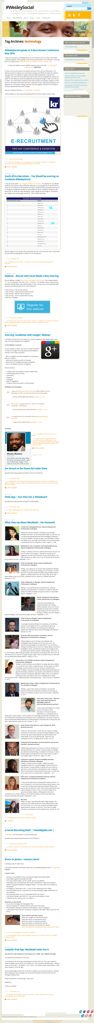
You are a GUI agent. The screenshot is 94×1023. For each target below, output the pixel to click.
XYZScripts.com (56, 1022)
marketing (27, 817)
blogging (11, 817)
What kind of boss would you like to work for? (77, 80)
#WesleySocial (20, 7)
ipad (23, 994)
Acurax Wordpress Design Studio (53, 1020)
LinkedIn (37, 994)
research (48, 935)
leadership (21, 817)
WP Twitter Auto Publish (40, 1022)
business (16, 817)
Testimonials (46, 18)
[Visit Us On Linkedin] (82, 1017)
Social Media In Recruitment (51, 321)
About (26, 18)
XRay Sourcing (44, 322)
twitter (12, 937)
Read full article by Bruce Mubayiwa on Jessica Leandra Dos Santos (40, 927)
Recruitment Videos (33, 481)
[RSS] (69, 15)
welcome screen (15, 996)
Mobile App (19, 510)
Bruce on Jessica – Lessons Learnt (22, 859)
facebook (11, 847)
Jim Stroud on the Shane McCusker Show (26, 468)
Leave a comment (12, 167)
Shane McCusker (42, 481)
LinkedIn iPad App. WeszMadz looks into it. (27, 949)
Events (32, 18)
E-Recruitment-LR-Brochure (32, 90)
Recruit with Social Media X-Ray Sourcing (32, 280)
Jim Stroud (18, 481)
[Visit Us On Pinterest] (88, 1013)
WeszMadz (37, 163)
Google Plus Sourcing (49, 438)
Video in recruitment (41, 483)
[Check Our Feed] (86, 1017)
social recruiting (15, 163)
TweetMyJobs (9, 834)
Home (8, 18)
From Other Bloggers (15, 932)
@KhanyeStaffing (42, 416)
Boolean (19, 321)
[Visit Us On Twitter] (80, 1013)
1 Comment (10, 820)
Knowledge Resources (28, 162)
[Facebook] (79, 15)
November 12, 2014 (39, 397)
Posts (38, 18)
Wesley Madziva (30, 163)
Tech (18, 258)
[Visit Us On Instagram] (90, 1017)
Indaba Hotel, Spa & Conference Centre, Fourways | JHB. (36, 61)
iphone (32, 994)
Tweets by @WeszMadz (71, 46)
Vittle (37, 510)
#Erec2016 (11, 162)
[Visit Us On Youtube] (92, 1013)
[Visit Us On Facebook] (84, 1013)
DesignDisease (33, 1017)
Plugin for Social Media (38, 1020)
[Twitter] (74, 15)
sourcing (27, 483)
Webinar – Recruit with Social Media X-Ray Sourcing (32, 276)
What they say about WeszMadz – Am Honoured (30, 522)
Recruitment (13, 159)
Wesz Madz (22, 322)
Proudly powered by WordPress (10, 1017)
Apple (10, 510)
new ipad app (49, 994)
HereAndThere (29, 814)
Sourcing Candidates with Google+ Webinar (27, 335)
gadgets (14, 510)
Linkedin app (42, 994)
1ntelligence (12, 481)
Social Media (19, 159)
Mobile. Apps (13, 507)
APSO (6, 282)
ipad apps (27, 994)
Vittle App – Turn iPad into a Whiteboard (26, 497)
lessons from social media (39, 440)
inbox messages (18, 994)
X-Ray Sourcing (36, 322)
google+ (11, 994)
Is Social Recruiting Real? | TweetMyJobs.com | (29, 830)
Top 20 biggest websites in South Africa (30, 183)
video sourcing (50, 483)
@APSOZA (29, 391)
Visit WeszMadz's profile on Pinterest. (74, 59)
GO (89, 8)
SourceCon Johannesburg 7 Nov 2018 (75, 73)
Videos (18, 478)
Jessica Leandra (21, 935)
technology (23, 163)
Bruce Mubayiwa (55, 867)
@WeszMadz (21, 391)
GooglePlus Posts (41, 434)
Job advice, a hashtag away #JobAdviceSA (76, 82)
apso (37, 438)
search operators (32, 321)
